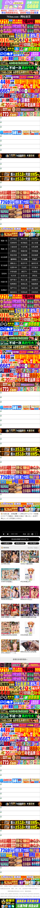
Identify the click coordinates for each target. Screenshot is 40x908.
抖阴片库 (4, 282)
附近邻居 (13, 255)
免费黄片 (34, 280)
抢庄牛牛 (24, 263)
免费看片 (4, 290)
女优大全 (24, 276)
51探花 (34, 271)
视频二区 (4, 249)
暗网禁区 (13, 284)
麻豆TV (24, 271)
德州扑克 (34, 263)
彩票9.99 (13, 267)
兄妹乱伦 (24, 288)
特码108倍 (20, 543)
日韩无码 (34, 292)
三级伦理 (13, 247)
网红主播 (24, 239)
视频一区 (4, 241)
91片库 (13, 276)
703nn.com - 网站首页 (19, 16)
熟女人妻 (24, 280)
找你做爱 (34, 255)
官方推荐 (4, 265)
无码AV (4, 273)
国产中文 (13, 288)
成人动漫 (34, 243)
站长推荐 (4, 257)
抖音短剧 (13, 271)
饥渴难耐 (24, 255)
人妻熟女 (13, 251)
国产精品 (13, 239)
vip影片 (7, 543)
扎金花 (24, 267)
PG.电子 (33, 543)
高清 (24, 534)
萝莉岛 (34, 276)
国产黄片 (13, 280)
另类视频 (34, 251)
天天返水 (34, 267)
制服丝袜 (24, 251)
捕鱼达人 (13, 263)
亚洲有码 (13, 243)
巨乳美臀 (34, 247)
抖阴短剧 (24, 292)
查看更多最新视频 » (20, 659)
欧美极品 (24, 243)
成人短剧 (34, 288)
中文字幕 (24, 247)
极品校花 (13, 292)
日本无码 (34, 239)
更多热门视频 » (33, 548)
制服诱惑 (34, 284)
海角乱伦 (24, 284)
